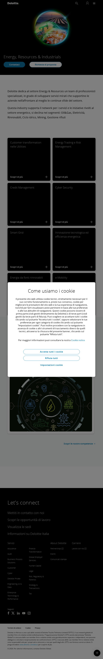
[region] (51, 329)
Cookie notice (78, 340)
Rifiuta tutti (51, 358)
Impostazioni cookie (51, 365)
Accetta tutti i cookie (51, 351)
